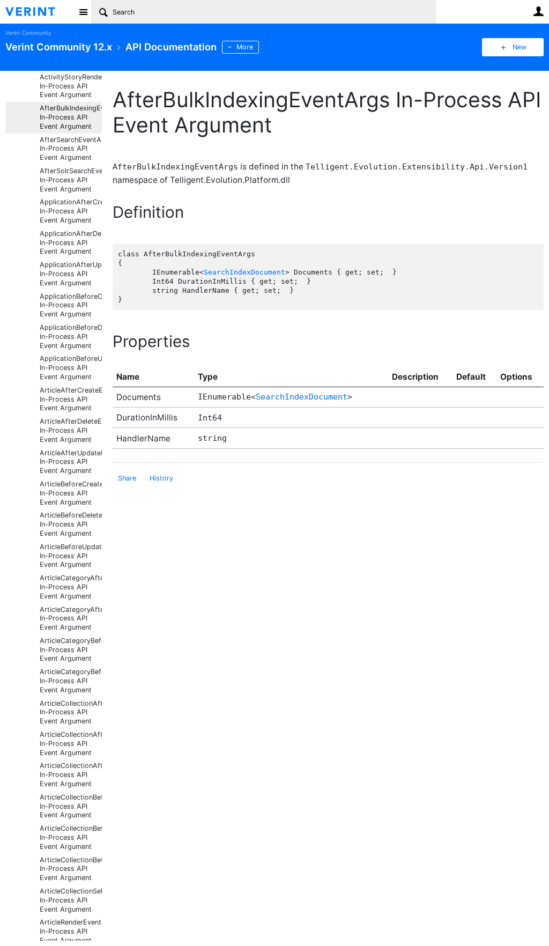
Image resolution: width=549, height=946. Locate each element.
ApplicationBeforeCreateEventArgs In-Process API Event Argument (71, 305)
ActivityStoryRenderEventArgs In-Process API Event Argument (71, 86)
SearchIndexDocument (244, 272)
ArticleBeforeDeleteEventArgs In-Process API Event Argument (71, 524)
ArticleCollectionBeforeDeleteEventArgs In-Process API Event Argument (71, 837)
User (538, 11)
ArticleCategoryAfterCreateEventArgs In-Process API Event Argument (71, 587)
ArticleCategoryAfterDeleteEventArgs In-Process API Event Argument (71, 618)
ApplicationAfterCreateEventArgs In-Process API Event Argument (71, 211)
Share (127, 478)
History (161, 478)
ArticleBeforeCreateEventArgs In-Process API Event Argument (71, 493)
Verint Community (28, 33)
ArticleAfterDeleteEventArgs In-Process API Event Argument (71, 430)
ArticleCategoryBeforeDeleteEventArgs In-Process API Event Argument (71, 681)
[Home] (38, 12)
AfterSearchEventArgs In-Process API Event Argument (71, 149)
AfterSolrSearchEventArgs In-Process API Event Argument (71, 180)
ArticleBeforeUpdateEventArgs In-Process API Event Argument (71, 556)
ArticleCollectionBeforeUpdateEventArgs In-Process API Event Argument (71, 869)
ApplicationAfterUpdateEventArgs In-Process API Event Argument (71, 274)
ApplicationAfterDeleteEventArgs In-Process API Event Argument (71, 243)
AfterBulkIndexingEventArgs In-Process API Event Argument (71, 117)
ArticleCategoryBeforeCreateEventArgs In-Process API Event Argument (71, 650)
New (519, 47)
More (244, 47)
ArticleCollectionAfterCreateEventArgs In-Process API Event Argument (71, 712)
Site (83, 12)
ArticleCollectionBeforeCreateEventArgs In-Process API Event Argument (71, 806)
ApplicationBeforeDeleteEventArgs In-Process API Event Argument (71, 336)
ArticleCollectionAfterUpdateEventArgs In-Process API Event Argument (71, 775)
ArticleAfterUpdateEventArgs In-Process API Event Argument (71, 462)
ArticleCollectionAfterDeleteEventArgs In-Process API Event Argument (71, 743)
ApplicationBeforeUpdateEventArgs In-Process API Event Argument (71, 367)
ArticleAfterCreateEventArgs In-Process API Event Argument (71, 399)
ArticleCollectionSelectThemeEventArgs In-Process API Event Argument (71, 900)
